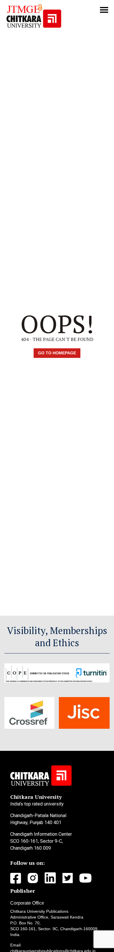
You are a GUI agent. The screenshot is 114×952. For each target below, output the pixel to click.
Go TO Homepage (57, 353)
